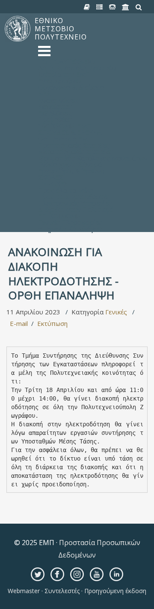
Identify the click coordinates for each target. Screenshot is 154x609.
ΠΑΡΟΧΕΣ (53, 183)
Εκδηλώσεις (55, 113)
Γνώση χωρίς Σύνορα (70, 164)
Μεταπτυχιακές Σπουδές (75, 151)
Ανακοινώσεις (59, 100)
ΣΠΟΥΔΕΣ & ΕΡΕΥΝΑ (69, 132)
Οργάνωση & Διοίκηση (71, 87)
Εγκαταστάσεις (60, 80)
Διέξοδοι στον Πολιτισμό (76, 209)
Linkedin (116, 574)
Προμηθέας (55, 119)
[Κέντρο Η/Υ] (100, 7)
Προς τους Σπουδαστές (74, 196)
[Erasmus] (125, 7)
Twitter (37, 574)
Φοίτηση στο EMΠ (65, 138)
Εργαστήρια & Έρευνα (71, 170)
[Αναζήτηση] (138, 7)
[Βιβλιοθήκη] (87, 7)
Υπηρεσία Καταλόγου (70, 228)
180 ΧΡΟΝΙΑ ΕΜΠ (65, 125)
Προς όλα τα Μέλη (65, 190)
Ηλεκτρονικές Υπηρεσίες (75, 203)
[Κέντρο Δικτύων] (112, 7)
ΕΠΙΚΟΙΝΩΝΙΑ (59, 215)
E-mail (19, 323)
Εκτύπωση (52, 323)
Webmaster (24, 591)
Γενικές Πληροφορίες (70, 222)
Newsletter (55, 106)
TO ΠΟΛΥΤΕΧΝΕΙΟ (66, 61)
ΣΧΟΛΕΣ (50, 177)
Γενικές (116, 312)
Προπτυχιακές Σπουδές (74, 145)
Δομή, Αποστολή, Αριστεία (77, 67)
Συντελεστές (62, 591)
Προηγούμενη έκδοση (114, 591)
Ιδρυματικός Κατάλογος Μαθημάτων (93, 158)
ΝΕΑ (44, 93)
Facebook (57, 574)
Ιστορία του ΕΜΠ (64, 74)
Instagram (77, 574)
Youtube (97, 574)
